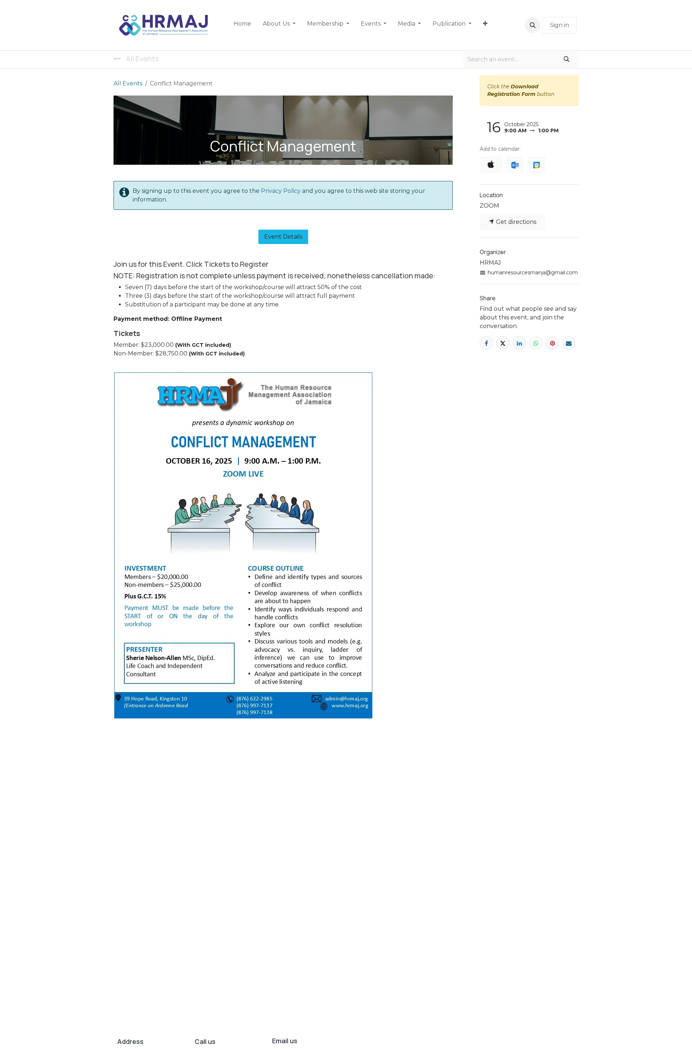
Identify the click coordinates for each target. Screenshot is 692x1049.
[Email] (569, 343)
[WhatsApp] (535, 343)
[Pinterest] (552, 343)
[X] (503, 343)
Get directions (515, 221)
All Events (128, 83)
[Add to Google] (536, 164)
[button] (533, 25)
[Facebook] (486, 343)
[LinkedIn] (519, 343)
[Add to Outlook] (515, 164)
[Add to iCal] (491, 164)
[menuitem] (242, 25)
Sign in (559, 25)
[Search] (566, 59)
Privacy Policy (281, 190)
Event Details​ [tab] (283, 236)
